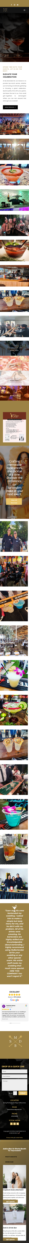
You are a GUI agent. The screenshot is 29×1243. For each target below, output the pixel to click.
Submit (23, 1093)
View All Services (14, 501)
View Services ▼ (10, 107)
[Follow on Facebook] (11, 5)
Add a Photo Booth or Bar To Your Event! (14, 405)
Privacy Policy (10, 1137)
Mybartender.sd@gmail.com (14, 1109)
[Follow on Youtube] (17, 5)
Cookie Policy (19, 1137)
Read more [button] (5, 1019)
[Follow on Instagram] (14, 5)
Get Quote (10, 1202)
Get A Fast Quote (14, 53)
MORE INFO (14, 350)
